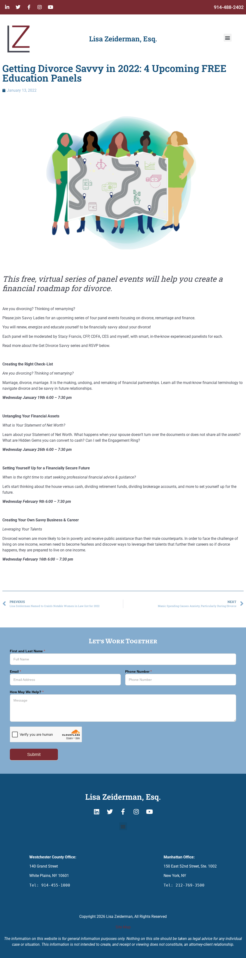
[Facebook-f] (29, 7)
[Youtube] (50, 7)
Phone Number (138, 671)
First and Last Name (27, 651)
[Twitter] (18, 7)
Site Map (123, 927)
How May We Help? (26, 692)
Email (15, 671)
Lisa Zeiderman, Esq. (123, 38)
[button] (228, 38)
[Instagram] (39, 7)
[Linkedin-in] (7, 7)
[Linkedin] (97, 811)
